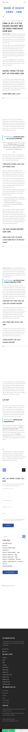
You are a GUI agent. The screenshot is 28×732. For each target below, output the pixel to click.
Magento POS (6, 679)
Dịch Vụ (5, 545)
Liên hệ (18, 434)
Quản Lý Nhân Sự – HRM (10, 554)
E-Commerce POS (10, 149)
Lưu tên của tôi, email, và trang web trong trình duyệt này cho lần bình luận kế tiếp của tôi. (14, 520)
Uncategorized (7, 566)
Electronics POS (6, 684)
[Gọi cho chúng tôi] (8, 730)
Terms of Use (6, 702)
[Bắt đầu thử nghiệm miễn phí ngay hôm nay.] (14, 151)
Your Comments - (8, 488)
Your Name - (7, 500)
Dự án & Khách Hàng (9, 548)
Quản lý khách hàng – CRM (11, 552)
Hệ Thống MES (21, 144)
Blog (4, 698)
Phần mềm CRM (6, 34)
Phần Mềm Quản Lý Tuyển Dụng (10, 147)
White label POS (18, 149)
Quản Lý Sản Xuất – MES (10, 557)
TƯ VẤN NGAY (10, 572)
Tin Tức (5, 563)
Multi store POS (21, 147)
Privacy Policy (6, 700)
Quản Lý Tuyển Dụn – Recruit (12, 559)
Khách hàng (5, 693)
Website (4, 513)
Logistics (6, 550)
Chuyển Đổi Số (7, 543)
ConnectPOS (5, 667)
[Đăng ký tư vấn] (21, 730)
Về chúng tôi (5, 690)
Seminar (4, 695)
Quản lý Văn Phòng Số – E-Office (13, 561)
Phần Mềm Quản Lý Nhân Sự (10, 145)
